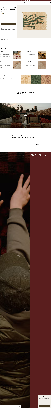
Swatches (3, 81)
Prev (36, 144)
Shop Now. (30, 0)
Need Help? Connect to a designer (5, 36)
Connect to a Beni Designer (18, 95)
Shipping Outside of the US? (4, 39)
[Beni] (25, 2)
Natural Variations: (3, 35)
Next (38, 144)
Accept (19, 406)
